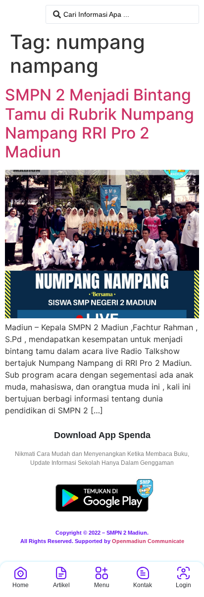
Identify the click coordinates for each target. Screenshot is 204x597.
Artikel (61, 585)
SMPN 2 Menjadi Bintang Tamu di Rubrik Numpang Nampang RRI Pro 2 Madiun (99, 123)
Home (20, 585)
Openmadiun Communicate (148, 541)
